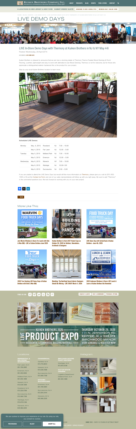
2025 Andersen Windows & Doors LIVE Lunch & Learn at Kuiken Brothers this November (101, 282)
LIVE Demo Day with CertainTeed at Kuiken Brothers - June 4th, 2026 (99, 242)
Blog (87, 3)
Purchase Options (112, 294)
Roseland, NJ (23, 388)
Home (20, 15)
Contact (112, 3)
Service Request (78, 425)
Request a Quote (85, 294)
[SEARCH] (118, 3)
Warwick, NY (22, 406)
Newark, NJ (22, 382)
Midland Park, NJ (24, 376)
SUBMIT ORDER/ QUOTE (63, 9)
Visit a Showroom (98, 294)
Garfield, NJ (42, 362)
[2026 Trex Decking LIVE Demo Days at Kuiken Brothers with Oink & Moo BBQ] (32, 251)
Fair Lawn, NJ (23, 365)
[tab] (71, 3)
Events (93, 3)
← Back (20, 197)
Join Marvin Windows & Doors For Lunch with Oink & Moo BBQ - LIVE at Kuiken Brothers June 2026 (33, 242)
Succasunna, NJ (24, 394)
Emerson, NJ (22, 371)
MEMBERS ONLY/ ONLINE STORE (108, 9)
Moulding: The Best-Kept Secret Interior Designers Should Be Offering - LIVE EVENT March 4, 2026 (67, 282)
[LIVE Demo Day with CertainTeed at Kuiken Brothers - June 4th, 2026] (101, 210)
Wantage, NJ (22, 400)
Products (79, 3)
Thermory (85, 174)
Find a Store (102, 3)
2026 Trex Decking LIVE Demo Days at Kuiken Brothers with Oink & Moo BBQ (32, 282)
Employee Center (66, 425)
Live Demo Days (40, 15)
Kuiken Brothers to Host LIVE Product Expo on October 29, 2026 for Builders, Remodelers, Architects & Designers (66, 243)
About (71, 3)
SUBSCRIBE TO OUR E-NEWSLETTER (86, 9)
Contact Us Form (39, 177)
